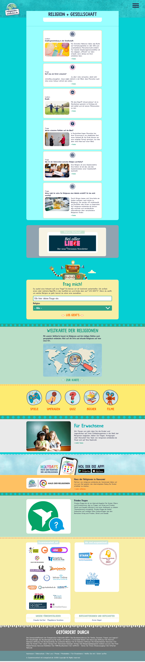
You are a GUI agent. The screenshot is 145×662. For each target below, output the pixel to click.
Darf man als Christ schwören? (55, 74)
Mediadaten (65, 654)
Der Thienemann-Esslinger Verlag (66, 644)
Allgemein (72, 34)
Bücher (91, 409)
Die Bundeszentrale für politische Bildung (56, 642)
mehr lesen (79, 443)
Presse (57, 654)
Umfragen (53, 409)
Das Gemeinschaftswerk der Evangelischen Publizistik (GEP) (47, 638)
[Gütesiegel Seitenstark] (85, 557)
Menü (135, 5)
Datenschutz (40, 654)
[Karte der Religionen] (72, 360)
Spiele (34, 409)
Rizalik (47, 99)
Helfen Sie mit (90, 654)
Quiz (72, 409)
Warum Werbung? (72, 232)
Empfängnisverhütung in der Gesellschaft (59, 41)
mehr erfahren (80, 489)
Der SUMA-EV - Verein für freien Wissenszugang (87, 646)
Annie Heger (97, 620)
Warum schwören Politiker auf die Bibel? (59, 130)
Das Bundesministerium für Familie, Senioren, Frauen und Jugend (94, 638)
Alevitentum (72, 92)
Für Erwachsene (77, 654)
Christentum (72, 67)
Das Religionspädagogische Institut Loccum (95, 644)
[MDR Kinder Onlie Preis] (92, 579)
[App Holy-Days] (72, 464)
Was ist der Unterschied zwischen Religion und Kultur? (64, 162)
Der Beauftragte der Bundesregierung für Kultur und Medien (48, 640)
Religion (36, 303)
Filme (110, 409)
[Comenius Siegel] (108, 556)
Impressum (30, 654)
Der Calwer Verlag (46, 644)
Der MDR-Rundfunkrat (60, 646)
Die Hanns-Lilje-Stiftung (95, 640)
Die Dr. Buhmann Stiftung (81, 642)
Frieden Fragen (81, 500)
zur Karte (72, 380)
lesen (74, 59)
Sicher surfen (102, 654)
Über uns (49, 654)
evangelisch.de (48, 658)
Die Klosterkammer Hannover (102, 642)
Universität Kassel (78, 640)
